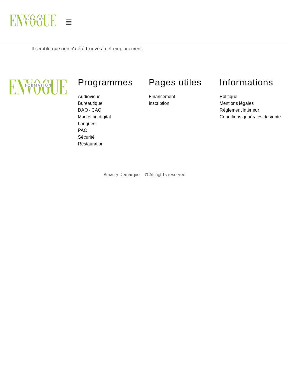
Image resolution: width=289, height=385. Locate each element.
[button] (69, 22)
